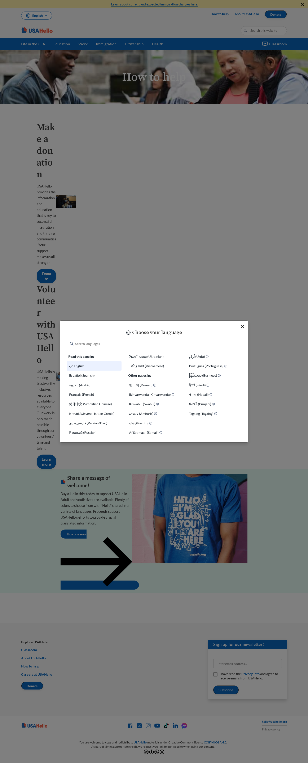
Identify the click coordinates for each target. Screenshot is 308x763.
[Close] (242, 326)
